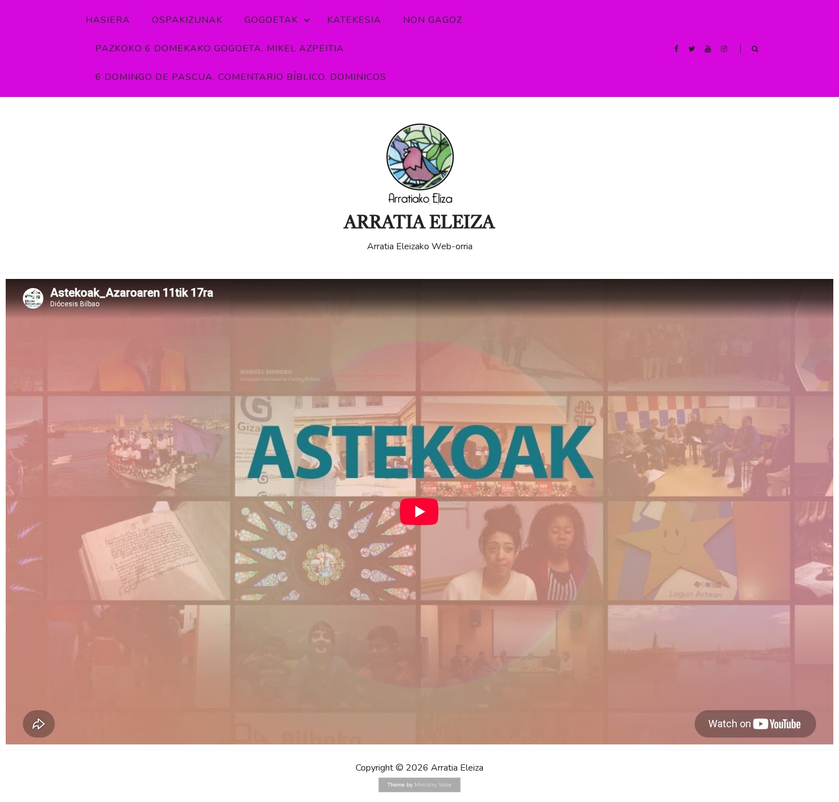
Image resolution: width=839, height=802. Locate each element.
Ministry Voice (432, 785)
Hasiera (108, 20)
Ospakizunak (187, 20)
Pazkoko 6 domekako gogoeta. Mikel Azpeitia (219, 48)
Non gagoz (432, 20)
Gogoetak (271, 20)
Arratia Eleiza (419, 223)
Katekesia (354, 20)
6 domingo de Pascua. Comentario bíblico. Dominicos (240, 77)
